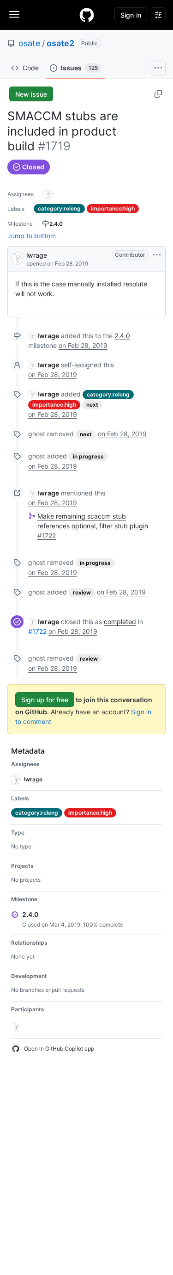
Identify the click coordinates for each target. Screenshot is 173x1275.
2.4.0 (122, 336)
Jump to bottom (31, 236)
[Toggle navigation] (14, 14)
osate (29, 43)
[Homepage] (86, 14)
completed (120, 621)
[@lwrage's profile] (17, 258)
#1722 (37, 631)
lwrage (36, 255)
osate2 (60, 43)
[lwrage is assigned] (47, 193)
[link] (43, 335)
